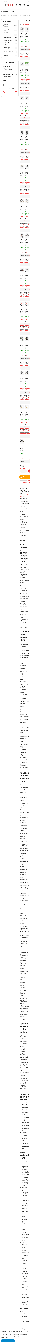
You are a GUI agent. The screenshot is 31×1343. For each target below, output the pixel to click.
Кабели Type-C (10, 40)
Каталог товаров (12, 15)
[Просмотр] (22, 29)
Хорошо (8, 1340)
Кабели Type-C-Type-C (10, 43)
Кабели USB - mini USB (10, 52)
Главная (3, 15)
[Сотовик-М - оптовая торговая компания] (9, 5)
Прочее (10, 55)
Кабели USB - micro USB (10, 48)
